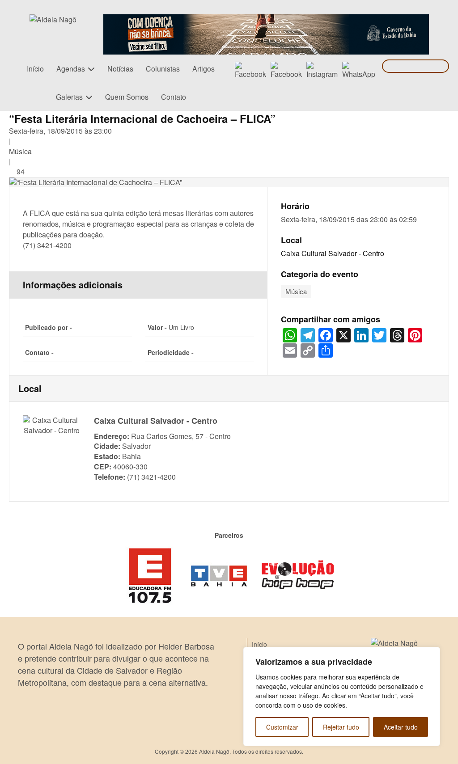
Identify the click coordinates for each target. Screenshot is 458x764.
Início (35, 68)
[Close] (430, 654)
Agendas (70, 68)
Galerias (69, 97)
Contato (173, 97)
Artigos (203, 68)
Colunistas (163, 68)
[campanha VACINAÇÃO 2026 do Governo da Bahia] (266, 19)
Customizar (282, 726)
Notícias (120, 68)
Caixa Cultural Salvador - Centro (332, 253)
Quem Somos (126, 97)
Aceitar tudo (401, 726)
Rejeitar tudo (341, 726)
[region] (341, 696)
